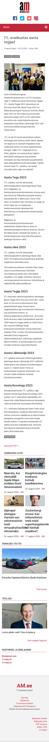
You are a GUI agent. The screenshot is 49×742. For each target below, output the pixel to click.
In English (43, 730)
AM (36, 48)
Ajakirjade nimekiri (39, 718)
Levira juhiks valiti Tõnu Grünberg (18, 632)
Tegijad (8, 56)
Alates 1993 (42, 727)
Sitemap (24, 698)
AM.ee (24, 686)
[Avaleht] (24, 7)
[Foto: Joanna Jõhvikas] (24, 76)
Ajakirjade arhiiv (40, 721)
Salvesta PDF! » (11, 446)
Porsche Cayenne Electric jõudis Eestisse (24, 577)
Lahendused (10, 437)
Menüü (6, 27)
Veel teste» (41, 589)
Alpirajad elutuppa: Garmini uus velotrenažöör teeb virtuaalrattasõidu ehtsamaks (15, 521)
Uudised (16, 56)
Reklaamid (24, 700)
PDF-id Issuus (41, 724)
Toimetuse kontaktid (24, 703)
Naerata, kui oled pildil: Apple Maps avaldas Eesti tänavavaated (13, 480)
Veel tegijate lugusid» (37, 640)
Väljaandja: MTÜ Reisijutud (24, 706)
